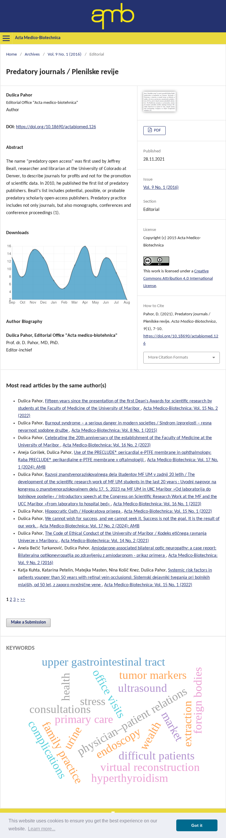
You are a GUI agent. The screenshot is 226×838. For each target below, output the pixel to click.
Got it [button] (196, 825)
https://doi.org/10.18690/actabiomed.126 (56, 127)
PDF (157, 130)
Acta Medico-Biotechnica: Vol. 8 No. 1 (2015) (114, 430)
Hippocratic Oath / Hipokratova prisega (83, 511)
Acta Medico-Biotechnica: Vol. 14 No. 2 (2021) (105, 541)
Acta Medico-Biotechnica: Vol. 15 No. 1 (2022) (168, 511)
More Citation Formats (168, 357)
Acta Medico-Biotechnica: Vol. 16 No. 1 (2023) (157, 504)
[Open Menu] (6, 38)
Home (11, 54)
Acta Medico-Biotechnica (37, 38)
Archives (32, 54)
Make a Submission (28, 622)
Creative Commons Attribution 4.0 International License (178, 278)
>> (22, 599)
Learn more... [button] (41, 828)
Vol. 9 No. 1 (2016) (65, 54)
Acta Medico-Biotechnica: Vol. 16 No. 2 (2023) (107, 445)
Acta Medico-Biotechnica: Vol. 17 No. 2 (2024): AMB (89, 526)
